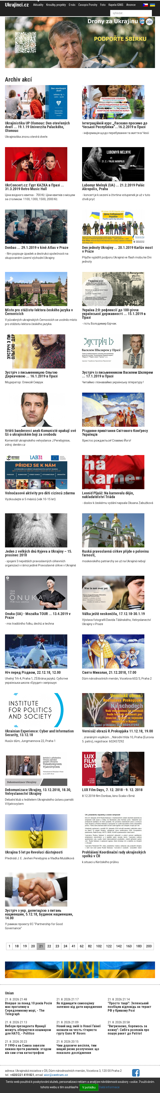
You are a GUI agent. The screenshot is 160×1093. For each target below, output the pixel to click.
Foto (103, 4)
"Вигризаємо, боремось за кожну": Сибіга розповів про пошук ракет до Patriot (128, 1029)
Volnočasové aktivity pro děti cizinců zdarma (40, 493)
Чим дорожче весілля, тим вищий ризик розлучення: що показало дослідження (77, 1049)
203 (149, 946)
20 (33, 946)
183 (139, 946)
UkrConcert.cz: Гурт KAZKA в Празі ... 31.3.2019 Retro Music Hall (34, 187)
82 (90, 946)
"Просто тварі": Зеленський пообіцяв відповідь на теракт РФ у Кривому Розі (129, 1006)
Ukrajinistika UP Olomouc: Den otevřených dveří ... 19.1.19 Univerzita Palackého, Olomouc (37, 127)
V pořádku (89, 1087)
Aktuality (38, 4)
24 (65, 946)
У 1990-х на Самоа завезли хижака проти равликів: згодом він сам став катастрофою (28, 1049)
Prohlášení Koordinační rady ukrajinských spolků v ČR (114, 854)
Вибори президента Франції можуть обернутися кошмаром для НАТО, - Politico (28, 1029)
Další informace (109, 1087)
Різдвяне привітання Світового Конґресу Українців (115, 432)
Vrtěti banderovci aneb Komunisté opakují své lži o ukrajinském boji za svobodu (40, 432)
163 (129, 946)
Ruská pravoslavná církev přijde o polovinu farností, (115, 553)
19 (25, 946)
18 (17, 946)
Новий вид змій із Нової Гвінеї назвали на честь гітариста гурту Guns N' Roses (78, 1029)
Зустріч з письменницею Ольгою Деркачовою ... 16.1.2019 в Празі (31, 374)
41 (73, 946)
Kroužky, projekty (56, 4)
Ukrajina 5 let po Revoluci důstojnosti (34, 852)
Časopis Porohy (87, 4)
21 (41, 946)
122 (109, 946)
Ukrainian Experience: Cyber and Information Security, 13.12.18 (39, 733)
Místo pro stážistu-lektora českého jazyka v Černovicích (39, 312)
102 (99, 946)
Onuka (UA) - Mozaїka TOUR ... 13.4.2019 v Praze (38, 616)
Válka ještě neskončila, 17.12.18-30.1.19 (113, 614)
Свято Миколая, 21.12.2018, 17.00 (109, 672)
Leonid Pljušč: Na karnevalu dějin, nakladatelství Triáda (108, 495)
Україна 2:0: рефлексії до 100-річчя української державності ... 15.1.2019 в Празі (114, 314)
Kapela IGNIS (116, 4)
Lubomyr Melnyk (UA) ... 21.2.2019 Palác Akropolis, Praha (113, 187)
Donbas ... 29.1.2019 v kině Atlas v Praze (36, 247)
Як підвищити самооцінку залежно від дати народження (79, 1005)
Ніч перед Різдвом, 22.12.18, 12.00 (33, 672)
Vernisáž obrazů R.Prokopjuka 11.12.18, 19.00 (117, 731)
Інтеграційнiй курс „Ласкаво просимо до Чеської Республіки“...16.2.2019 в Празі (114, 125)
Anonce (131, 4)
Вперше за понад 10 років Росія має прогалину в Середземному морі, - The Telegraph (28, 1008)
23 (57, 946)
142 (119, 946)
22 (49, 946)
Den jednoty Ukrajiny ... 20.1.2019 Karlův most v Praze (117, 249)
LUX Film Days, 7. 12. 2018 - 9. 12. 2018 (112, 790)
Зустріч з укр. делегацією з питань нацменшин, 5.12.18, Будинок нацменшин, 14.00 (39, 914)
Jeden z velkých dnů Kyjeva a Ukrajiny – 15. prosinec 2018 (38, 553)
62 (82, 946)
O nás (72, 4)
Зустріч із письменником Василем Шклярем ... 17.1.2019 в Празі (117, 374)
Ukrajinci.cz (17, 5)
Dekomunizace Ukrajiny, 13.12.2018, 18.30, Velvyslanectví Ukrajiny (38, 792)
